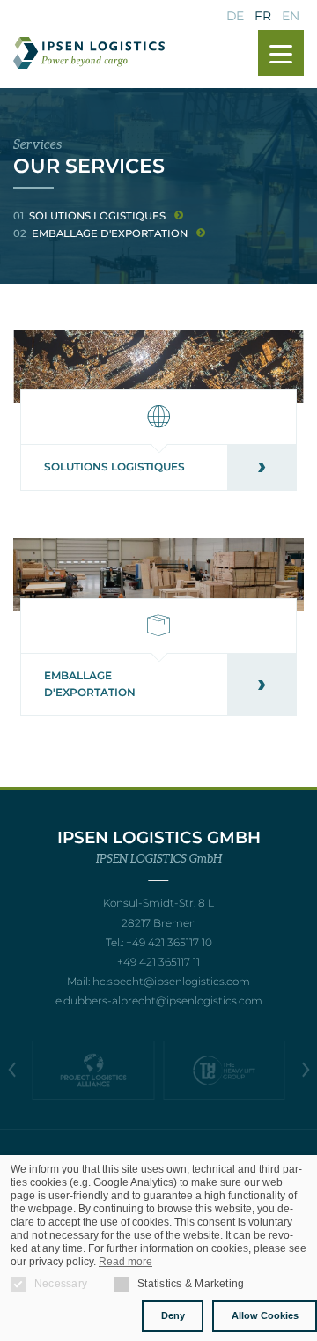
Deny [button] (173, 1315)
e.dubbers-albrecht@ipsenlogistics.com (158, 1000)
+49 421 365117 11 (158, 961)
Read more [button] (125, 1262)
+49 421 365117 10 (169, 942)
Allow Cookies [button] (265, 1315)
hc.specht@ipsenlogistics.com (171, 981)
